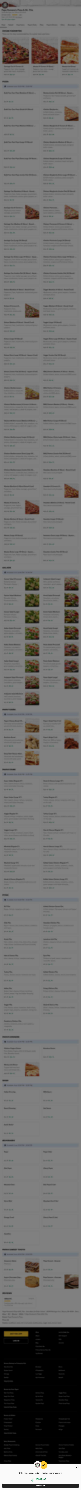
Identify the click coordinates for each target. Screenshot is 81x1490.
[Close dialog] (77, 1467)
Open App (40, 1485)
